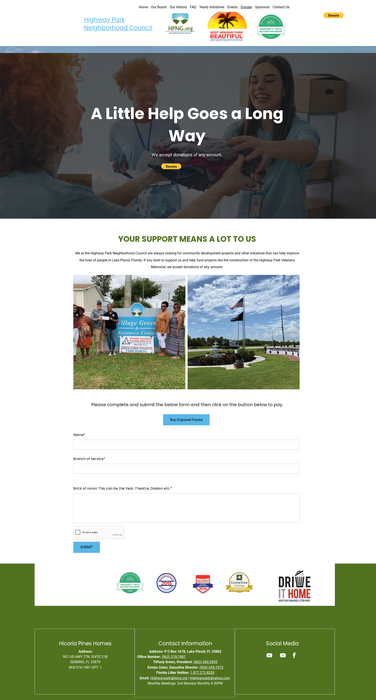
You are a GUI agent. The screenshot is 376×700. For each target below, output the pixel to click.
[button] (334, 15)
